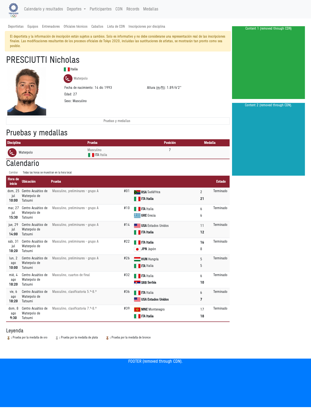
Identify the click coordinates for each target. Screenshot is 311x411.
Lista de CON (116, 26)
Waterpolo (81, 78)
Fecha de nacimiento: (79, 87)
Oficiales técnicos (75, 26)
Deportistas (16, 26)
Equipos (32, 26)
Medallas (150, 9)
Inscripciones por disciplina (147, 26)
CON (118, 9)
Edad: (68, 94)
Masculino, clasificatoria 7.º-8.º (74, 308)
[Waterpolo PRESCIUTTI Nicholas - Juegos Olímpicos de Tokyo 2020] (13, 9)
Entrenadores (51, 26)
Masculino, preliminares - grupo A (75, 191)
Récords (132, 9)
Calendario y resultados (43, 9)
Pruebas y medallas (117, 121)
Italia (74, 69)
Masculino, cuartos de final (71, 275)
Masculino (94, 150)
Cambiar (13, 172)
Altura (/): (156, 87)
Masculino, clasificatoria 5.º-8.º (74, 291)
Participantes (101, 9)
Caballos (97, 26)
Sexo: (68, 101)
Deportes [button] (74, 9)
